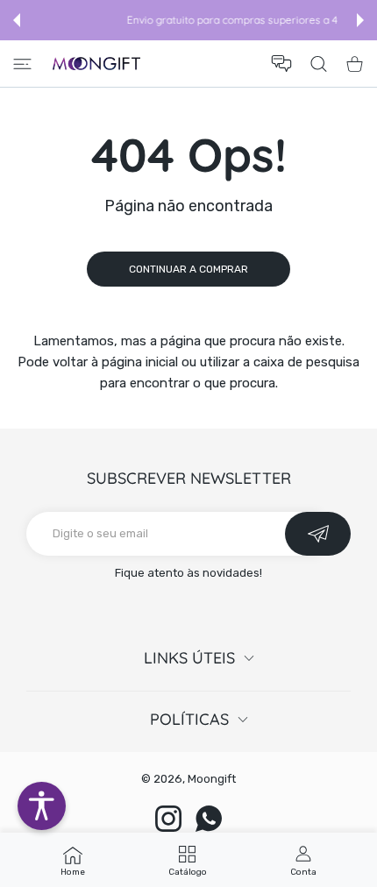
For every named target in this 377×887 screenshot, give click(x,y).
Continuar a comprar (188, 269)
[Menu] (22, 64)
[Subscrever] (318, 534)
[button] (16, 20)
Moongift (212, 778)
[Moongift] (96, 63)
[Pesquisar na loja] (319, 64)
